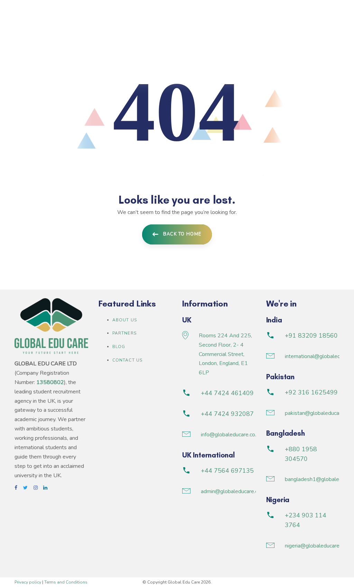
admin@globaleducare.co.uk (234, 491)
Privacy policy (28, 582)
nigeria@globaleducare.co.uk (319, 546)
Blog (118, 346)
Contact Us (127, 360)
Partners (124, 333)
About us (124, 320)
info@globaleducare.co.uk (231, 434)
